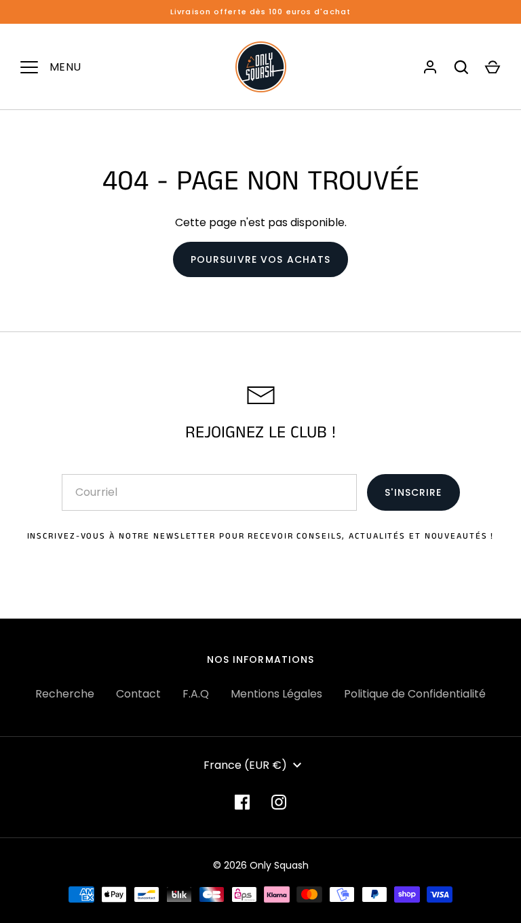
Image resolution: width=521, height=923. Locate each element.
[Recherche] (461, 67)
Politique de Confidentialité (415, 694)
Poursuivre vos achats (261, 259)
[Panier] (492, 67)
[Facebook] (242, 802)
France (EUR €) (245, 765)
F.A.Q (195, 694)
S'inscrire (413, 492)
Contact (138, 694)
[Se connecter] (430, 67)
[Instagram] (279, 802)
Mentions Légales (276, 694)
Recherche (64, 694)
